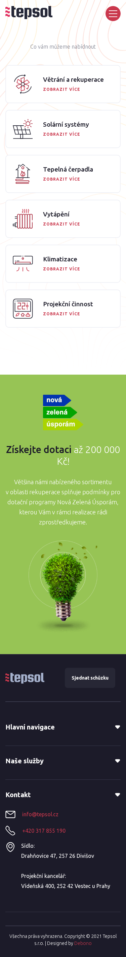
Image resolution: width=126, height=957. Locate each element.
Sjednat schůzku (90, 678)
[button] (113, 13)
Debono (83, 943)
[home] (28, 12)
